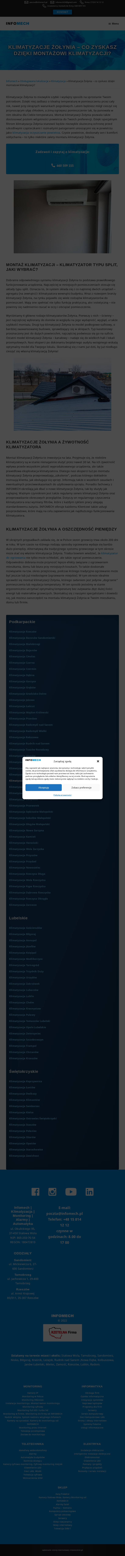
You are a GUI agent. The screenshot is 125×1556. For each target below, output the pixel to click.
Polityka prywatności (62, 795)
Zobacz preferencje (81, 787)
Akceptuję (43, 787)
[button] (98, 761)
